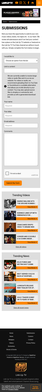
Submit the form (12, 183)
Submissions (31, 333)
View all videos (21, 247)
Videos (11, 343)
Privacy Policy (30, 343)
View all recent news (21, 308)
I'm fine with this (35, 387)
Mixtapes (11, 340)
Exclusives (11, 346)
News (11, 336)
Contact (30, 340)
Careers (30, 336)
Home (5, 21)
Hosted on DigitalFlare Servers (15, 357)
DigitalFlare (32, 355)
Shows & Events (11, 349)
